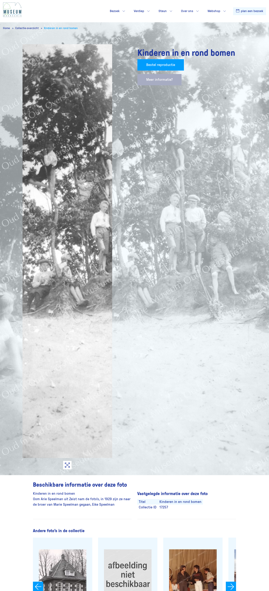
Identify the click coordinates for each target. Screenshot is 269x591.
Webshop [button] (214, 11)
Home (7, 28)
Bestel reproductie (160, 65)
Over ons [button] (187, 11)
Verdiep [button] (139, 11)
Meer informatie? (159, 80)
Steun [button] (162, 11)
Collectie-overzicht (27, 28)
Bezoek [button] (114, 11)
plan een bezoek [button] (251, 11)
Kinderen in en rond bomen (61, 28)
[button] (123, 11)
